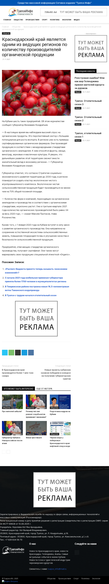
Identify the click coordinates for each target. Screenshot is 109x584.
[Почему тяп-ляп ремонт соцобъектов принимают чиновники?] (36, 402)
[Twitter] (5, 352)
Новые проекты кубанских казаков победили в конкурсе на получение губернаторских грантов (56, 374)
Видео (77, 20)
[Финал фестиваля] (36, 428)
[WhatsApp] (11, 352)
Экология (66, 20)
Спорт (44, 20)
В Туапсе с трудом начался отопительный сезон (30, 295)
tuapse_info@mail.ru (57, 569)
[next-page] (8, 452)
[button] (103, 19)
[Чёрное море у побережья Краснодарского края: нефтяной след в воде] (60, 428)
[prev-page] (4, 452)
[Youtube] (77, 552)
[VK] (31, 352)
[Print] (18, 352)
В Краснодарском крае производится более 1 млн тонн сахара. (17, 373)
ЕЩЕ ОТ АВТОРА (44, 389)
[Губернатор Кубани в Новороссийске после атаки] (12, 428)
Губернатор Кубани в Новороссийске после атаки (12, 440)
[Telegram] (24, 352)
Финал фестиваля (34, 438)
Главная (7, 20)
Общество (18, 20)
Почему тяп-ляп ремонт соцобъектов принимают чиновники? (36, 414)
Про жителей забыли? (12, 411)
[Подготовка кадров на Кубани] (60, 402)
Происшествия (32, 20)
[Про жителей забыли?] (12, 402)
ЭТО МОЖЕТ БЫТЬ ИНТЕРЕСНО (18, 389)
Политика (54, 20)
